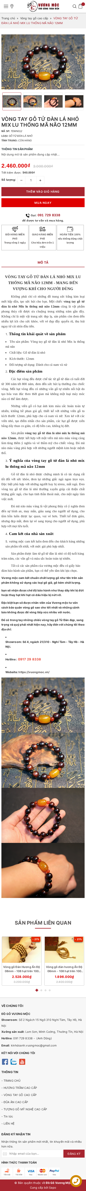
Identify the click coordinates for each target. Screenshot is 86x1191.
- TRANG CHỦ (10, 1080)
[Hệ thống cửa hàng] (12, 6)
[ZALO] (13, 1061)
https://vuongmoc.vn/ (33, 672)
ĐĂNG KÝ (74, 1153)
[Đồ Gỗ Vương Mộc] (43, 6)
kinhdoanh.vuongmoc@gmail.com (34, 1045)
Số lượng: (8, 179)
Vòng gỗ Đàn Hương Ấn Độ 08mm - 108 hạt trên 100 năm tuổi (21, 969)
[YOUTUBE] (22, 1061)
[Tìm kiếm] (74, 6)
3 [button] (45, 990)
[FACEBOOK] (4, 1061)
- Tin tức (7, 1116)
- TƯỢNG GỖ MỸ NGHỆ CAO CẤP (24, 1109)
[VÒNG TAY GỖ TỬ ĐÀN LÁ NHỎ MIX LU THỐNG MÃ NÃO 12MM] (79, 83)
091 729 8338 (49, 215)
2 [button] (41, 990)
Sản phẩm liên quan (43, 923)
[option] (43, 61)
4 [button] (49, 990)
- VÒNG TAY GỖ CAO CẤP (19, 1095)
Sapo (52, 1187)
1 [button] (36, 990)
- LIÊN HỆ (7, 1123)
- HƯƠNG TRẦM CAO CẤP (19, 1087)
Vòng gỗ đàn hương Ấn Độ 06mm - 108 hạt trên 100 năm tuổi (64, 969)
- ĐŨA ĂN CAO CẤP (14, 1102)
